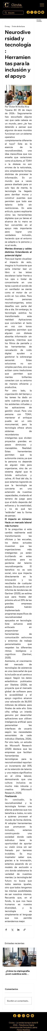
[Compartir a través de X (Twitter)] (12, 929)
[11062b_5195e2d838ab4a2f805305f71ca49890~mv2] (31, 12)
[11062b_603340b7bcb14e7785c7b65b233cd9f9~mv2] (35, 12)
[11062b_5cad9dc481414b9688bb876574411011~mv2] (42, 12)
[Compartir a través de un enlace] (24, 929)
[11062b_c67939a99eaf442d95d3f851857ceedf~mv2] (39, 12)
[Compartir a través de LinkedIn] (18, 929)
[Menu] (42, 5)
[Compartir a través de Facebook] (6, 929)
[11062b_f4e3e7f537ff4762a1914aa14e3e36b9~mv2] (28, 12)
